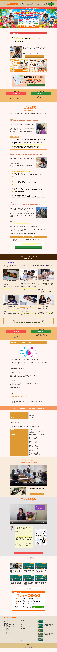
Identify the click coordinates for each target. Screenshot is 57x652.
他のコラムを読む (28, 588)
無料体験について (24, 638)
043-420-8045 (8, 633)
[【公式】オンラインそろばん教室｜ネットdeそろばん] (10, 4)
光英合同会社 (6, 621)
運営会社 (22, 630)
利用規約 (31, 615)
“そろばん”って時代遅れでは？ (9, 262)
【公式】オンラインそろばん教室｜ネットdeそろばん (29, 647)
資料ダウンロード (24, 640)
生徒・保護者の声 (24, 628)
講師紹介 (22, 620)
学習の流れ (23, 622)
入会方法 (22, 636)
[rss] (54, 0)
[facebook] (52, 0)
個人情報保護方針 (28, 645)
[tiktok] (53, 0)
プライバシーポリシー (25, 615)
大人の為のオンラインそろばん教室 (26, 626)
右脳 (46, 265)
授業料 (22, 624)
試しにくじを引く (35, 8)
